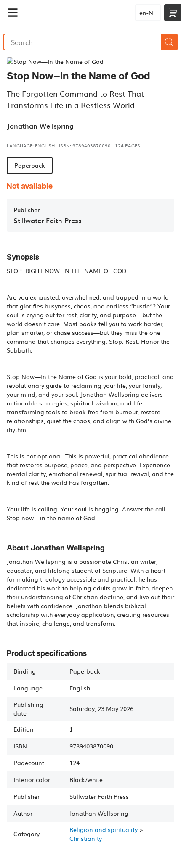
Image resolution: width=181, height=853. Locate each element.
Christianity (85, 838)
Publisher (26, 209)
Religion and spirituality (103, 829)
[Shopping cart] (172, 12)
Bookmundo (72, 12)
